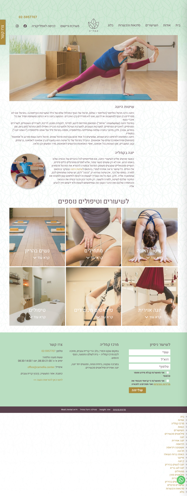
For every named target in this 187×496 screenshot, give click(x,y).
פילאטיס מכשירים (174, 434)
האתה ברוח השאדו (174, 454)
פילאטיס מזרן (177, 475)
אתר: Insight (104, 409)
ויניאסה (180, 444)
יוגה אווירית (178, 441)
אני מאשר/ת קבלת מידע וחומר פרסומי (152, 374)
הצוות (181, 427)
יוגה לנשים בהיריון (174, 465)
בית (178, 25)
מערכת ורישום (69, 26)
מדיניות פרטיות (119, 409)
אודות (167, 25)
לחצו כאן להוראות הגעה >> (48, 380)
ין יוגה (181, 461)
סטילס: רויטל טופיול (88, 409)
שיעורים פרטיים (175, 485)
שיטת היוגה (76, 169)
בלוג (110, 25)
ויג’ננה (180, 451)
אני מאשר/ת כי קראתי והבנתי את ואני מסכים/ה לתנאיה (150, 382)
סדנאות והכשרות (129, 25)
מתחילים (179, 471)
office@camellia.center (41, 367)
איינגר (181, 458)
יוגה (182, 437)
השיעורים (151, 25)
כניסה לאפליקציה (43, 26)
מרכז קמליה (177, 423)
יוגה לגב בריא (177, 468)
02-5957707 (28, 17)
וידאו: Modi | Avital (69, 409)
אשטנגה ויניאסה (175, 447)
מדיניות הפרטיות (162, 384)
